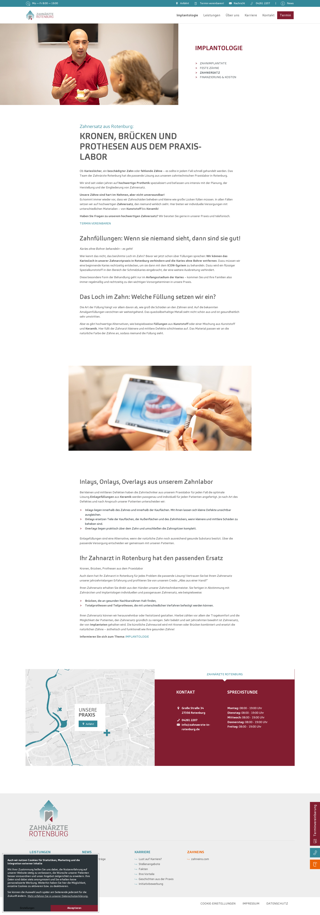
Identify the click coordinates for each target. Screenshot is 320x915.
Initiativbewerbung (151, 884)
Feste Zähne (209, 68)
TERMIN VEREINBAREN (95, 223)
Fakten (143, 869)
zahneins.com (200, 859)
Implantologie (219, 48)
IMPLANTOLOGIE (137, 636)
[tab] (225, 674)
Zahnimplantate (213, 63)
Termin (211, 3)
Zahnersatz (210, 72)
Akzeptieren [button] (74, 908)
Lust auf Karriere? (150, 859)
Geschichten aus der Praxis (156, 879)
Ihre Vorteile (146, 874)
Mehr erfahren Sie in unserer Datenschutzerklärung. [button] (58, 896)
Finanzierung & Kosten (218, 77)
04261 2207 (189, 720)
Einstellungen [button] (27, 908)
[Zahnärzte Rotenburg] (40, 15)
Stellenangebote (149, 864)
